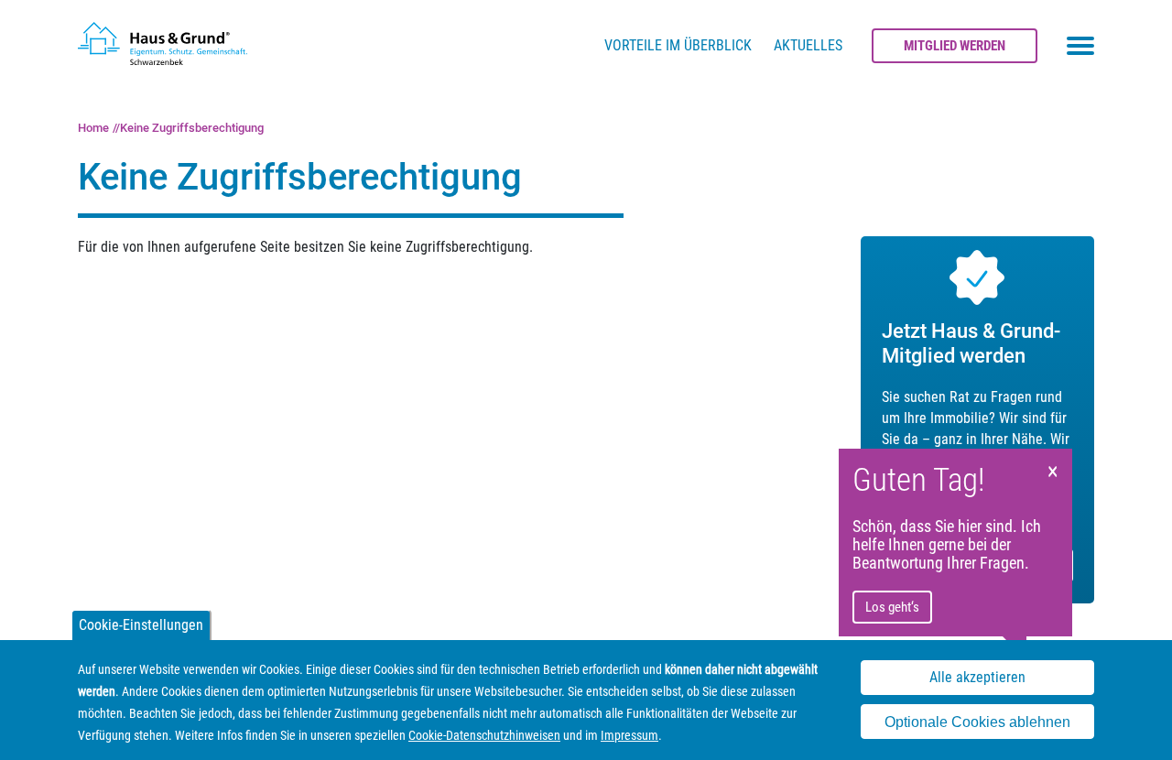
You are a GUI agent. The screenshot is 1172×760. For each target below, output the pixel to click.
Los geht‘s (892, 607)
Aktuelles (808, 45)
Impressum (629, 735)
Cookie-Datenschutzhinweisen (484, 735)
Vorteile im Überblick (678, 45)
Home (93, 128)
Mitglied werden (954, 46)
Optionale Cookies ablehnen (977, 722)
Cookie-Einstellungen (141, 625)
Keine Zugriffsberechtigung (192, 128)
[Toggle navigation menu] (1080, 46)
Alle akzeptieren (977, 678)
